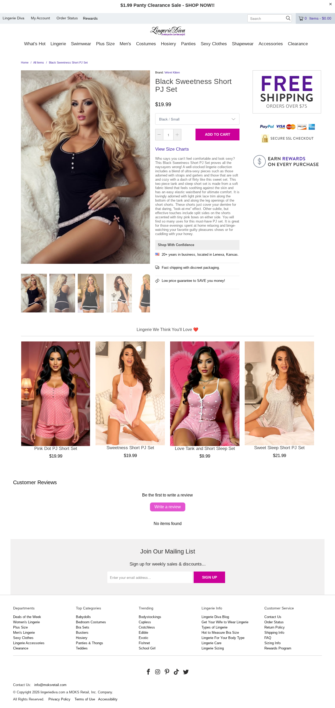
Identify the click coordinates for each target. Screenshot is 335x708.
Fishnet (144, 643)
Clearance (20, 648)
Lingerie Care (211, 643)
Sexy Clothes (23, 638)
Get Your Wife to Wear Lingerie (225, 622)
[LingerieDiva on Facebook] (149, 672)
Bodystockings (150, 617)
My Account (40, 18)
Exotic (143, 638)
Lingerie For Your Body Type (223, 638)
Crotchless (147, 627)
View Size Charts (172, 149)
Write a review (167, 507)
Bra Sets (82, 627)
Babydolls (83, 617)
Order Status (67, 18)
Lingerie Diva (13, 18)
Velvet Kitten (172, 72)
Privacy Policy (59, 699)
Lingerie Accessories (28, 643)
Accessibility (108, 699)
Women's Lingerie (26, 622)
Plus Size (20, 627)
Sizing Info (272, 643)
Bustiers (82, 633)
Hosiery (81, 638)
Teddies (82, 648)
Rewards (90, 18)
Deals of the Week (27, 617)
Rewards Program (277, 648)
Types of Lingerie (214, 627)
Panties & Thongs (89, 643)
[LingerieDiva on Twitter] (186, 672)
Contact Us (272, 617)
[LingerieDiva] (167, 31)
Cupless (145, 622)
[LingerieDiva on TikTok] (177, 672)
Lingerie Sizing (213, 648)
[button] (34, 44)
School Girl (147, 648)
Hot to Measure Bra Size (220, 633)
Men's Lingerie (24, 633)
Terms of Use (85, 699)
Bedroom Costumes (91, 622)
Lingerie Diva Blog (215, 617)
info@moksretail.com (50, 685)
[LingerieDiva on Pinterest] (167, 672)
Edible (143, 633)
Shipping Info (274, 633)
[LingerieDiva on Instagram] (158, 672)
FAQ (267, 638)
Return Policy (274, 627)
